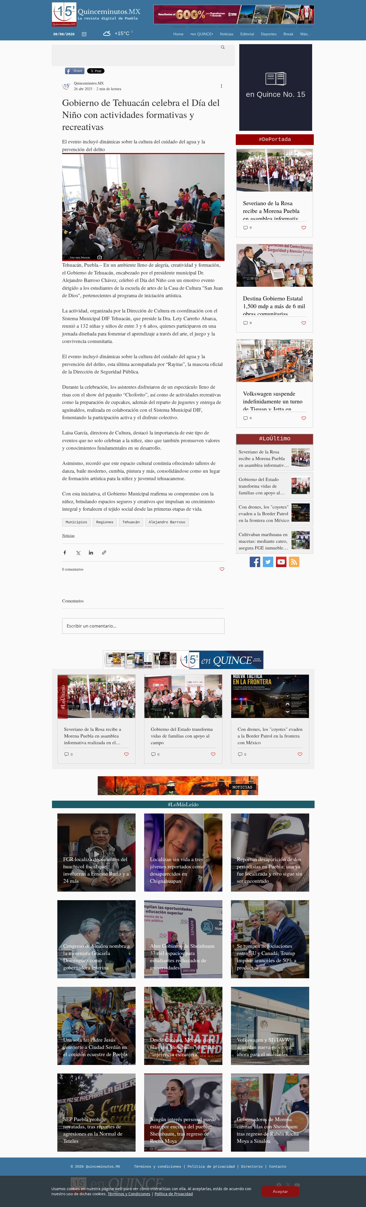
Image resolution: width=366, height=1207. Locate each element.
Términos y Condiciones (129, 1193)
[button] (280, 1191)
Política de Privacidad (174, 1193)
